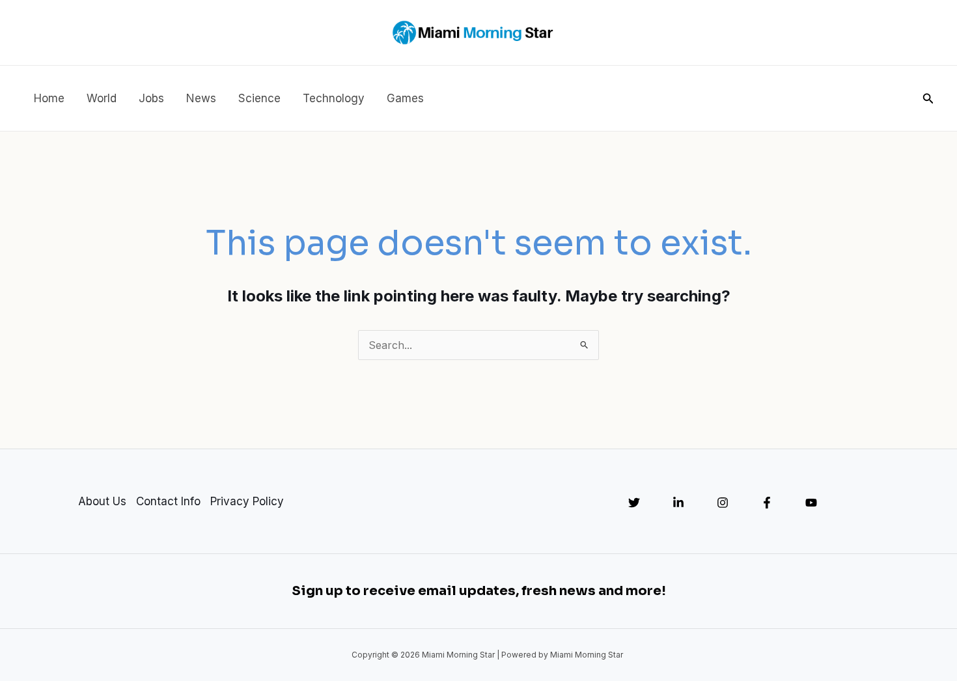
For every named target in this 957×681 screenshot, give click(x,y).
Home (49, 98)
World (102, 98)
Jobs (151, 98)
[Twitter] (634, 502)
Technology (334, 98)
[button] (928, 98)
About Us (102, 501)
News (201, 98)
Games (405, 98)
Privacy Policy (247, 501)
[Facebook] (767, 502)
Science (259, 98)
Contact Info (168, 501)
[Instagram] (722, 502)
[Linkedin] (678, 502)
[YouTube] (811, 502)
